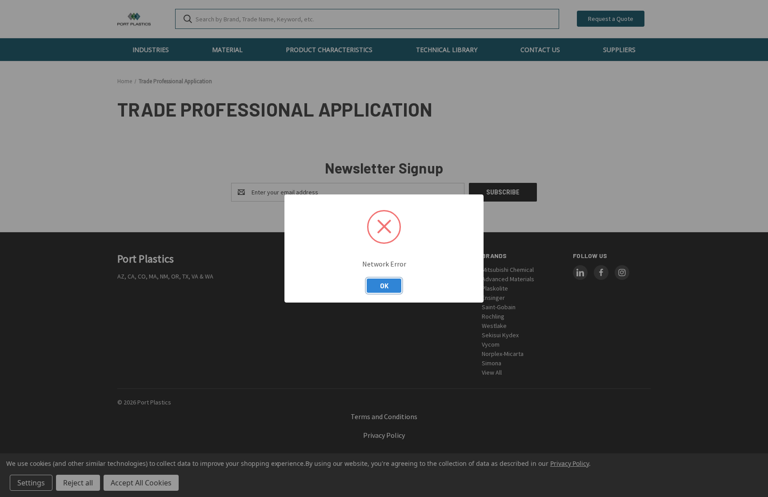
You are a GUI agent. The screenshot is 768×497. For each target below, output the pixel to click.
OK (384, 286)
